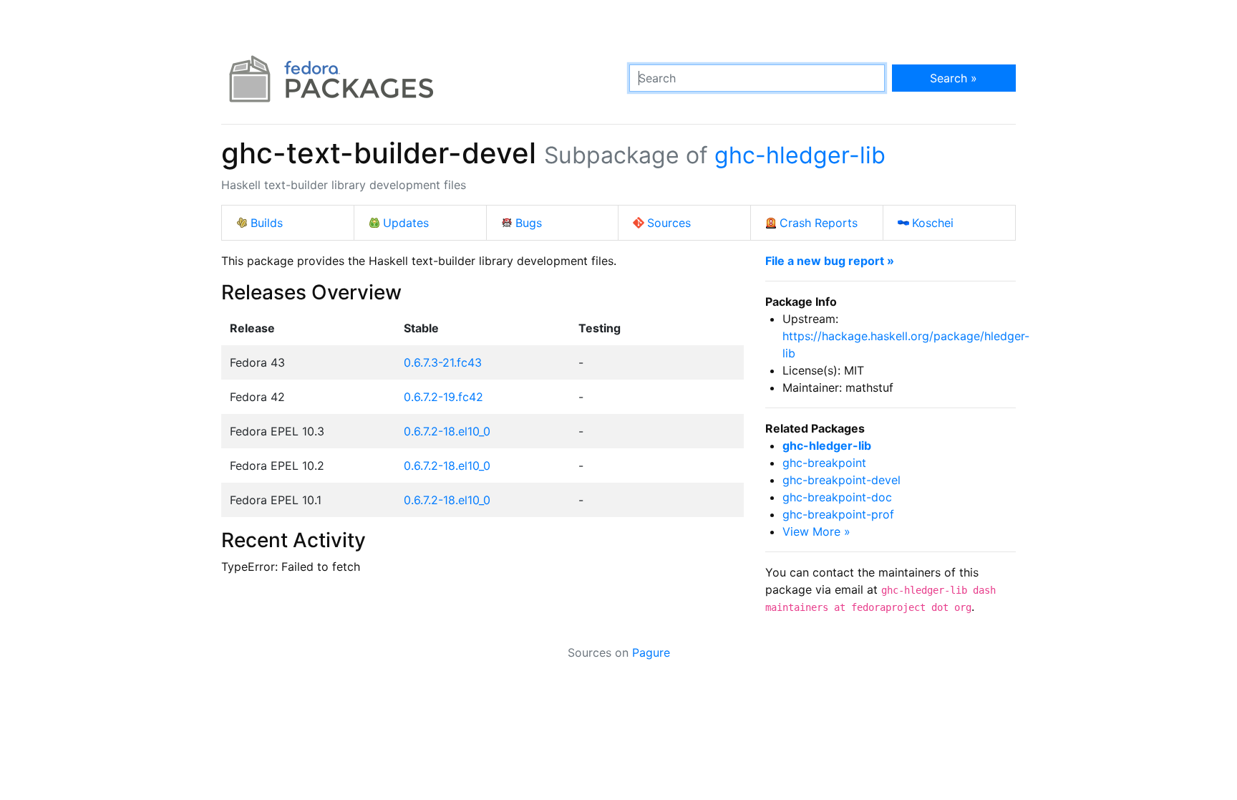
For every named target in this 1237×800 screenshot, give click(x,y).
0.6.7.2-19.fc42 (443, 397)
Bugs (528, 223)
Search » (953, 78)
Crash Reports (819, 223)
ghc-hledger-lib (800, 155)
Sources (669, 223)
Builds (267, 223)
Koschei (933, 223)
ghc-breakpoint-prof (838, 514)
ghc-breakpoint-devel (841, 480)
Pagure (651, 652)
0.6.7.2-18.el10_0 (447, 431)
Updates (406, 223)
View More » (816, 531)
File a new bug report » (829, 261)
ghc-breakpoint (824, 463)
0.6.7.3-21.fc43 (443, 362)
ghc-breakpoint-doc (837, 497)
